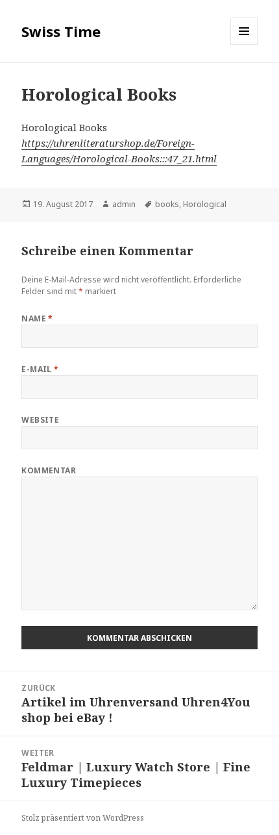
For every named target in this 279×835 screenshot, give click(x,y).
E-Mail (40, 369)
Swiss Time (61, 31)
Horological (204, 204)
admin (124, 204)
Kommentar (48, 470)
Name (37, 318)
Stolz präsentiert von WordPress (82, 817)
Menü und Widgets (244, 44)
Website (40, 419)
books (167, 204)
